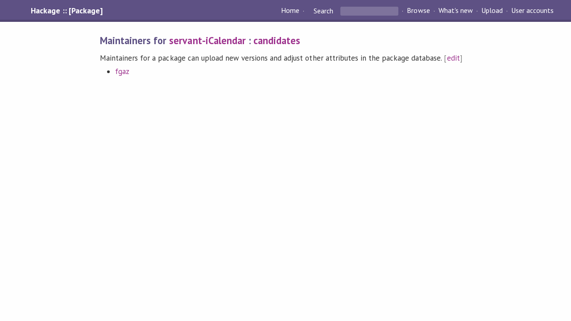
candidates (276, 40)
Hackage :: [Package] (66, 11)
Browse (418, 10)
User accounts (532, 10)
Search (323, 10)
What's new (456, 10)
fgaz (122, 71)
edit (453, 58)
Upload (492, 10)
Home (290, 10)
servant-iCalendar (207, 40)
